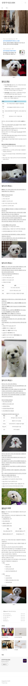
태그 (7, 8)
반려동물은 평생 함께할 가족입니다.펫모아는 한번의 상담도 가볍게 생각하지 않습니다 (9, 53)
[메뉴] (25, 3)
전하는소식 (5, 611)
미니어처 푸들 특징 (7, 615)
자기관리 (5, 619)
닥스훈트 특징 (6, 617)
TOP (25, 681)
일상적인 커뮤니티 (5, 661)
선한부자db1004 (8, 3)
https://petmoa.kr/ (7, 48)
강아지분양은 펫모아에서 (9, 51)
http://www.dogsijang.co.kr (9, 38)
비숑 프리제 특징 (6, 613)
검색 (22, 3)
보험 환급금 (5, 620)
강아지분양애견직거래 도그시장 (11, 41)
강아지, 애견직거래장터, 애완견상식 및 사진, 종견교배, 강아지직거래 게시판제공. (14, 43)
